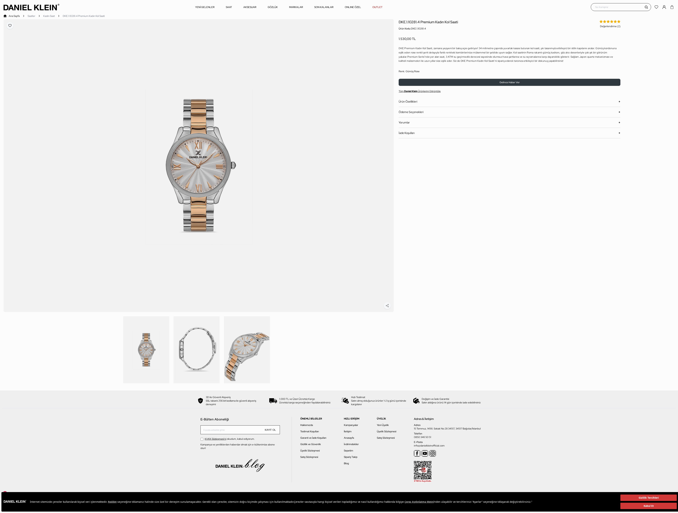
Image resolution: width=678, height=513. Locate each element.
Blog (346, 463)
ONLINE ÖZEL (353, 7)
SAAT (229, 7)
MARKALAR (296, 7)
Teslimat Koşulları (309, 431)
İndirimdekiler (351, 444)
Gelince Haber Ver (510, 82)
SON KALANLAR (323, 7)
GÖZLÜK (273, 7)
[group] (199, 165)
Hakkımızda (306, 425)
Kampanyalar (351, 425)
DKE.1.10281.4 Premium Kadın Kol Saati (84, 16)
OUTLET (377, 7)
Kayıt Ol (270, 429)
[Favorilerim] (657, 7)
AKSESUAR (249, 7)
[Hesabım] (664, 7)
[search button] (646, 7)
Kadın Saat (49, 16)
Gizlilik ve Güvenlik (310, 444)
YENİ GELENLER (204, 7)
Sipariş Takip (350, 457)
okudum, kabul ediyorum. (230, 438)
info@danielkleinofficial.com (429, 445)
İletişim (347, 431)
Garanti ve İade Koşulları (313, 437)
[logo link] (31, 7)
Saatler (31, 16)
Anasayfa (349, 437)
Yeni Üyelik (383, 425)
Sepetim (348, 450)
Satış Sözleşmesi (309, 457)
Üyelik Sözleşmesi (310, 450)
